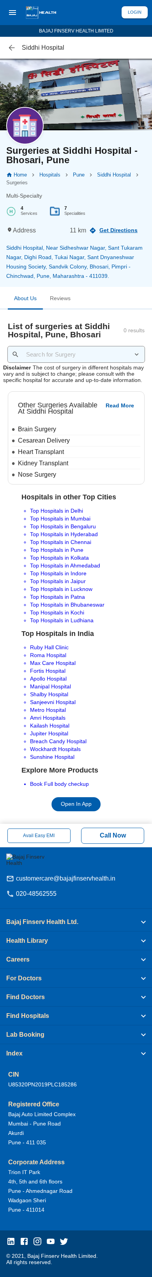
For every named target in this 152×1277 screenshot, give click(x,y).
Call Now (113, 835)
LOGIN (134, 12)
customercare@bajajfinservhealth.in (65, 878)
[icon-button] (11, 47)
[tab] (25, 300)
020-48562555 (36, 893)
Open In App (76, 804)
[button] (76, 922)
